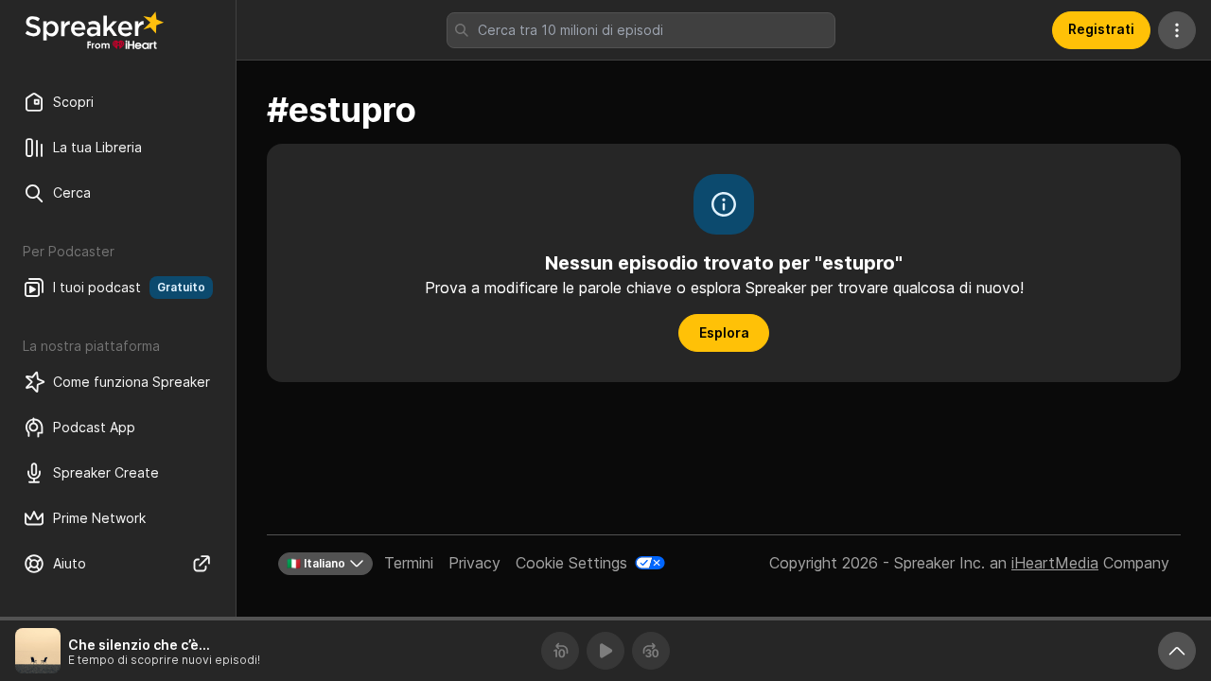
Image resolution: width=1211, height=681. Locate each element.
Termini (408, 562)
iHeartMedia (1054, 562)
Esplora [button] (724, 332)
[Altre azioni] (1177, 30)
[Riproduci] (605, 651)
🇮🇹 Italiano (316, 563)
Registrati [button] (1101, 29)
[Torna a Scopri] (94, 30)
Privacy (474, 562)
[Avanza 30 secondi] (651, 651)
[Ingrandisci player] (1177, 651)
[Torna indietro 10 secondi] (560, 651)
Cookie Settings (571, 562)
